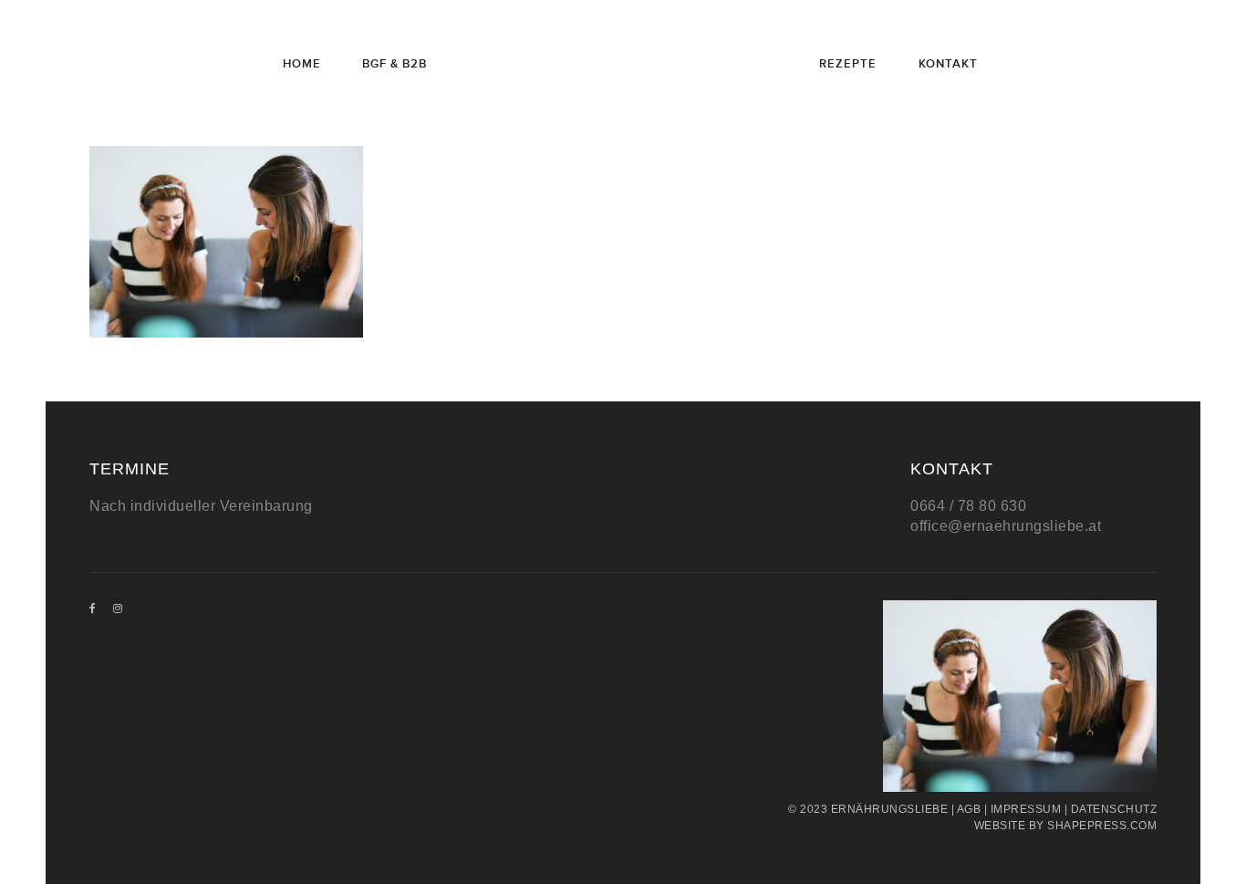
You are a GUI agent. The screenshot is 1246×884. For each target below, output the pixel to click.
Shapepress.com (1102, 825)
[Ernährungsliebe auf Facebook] (93, 608)
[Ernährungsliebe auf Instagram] (118, 608)
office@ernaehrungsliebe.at (1005, 526)
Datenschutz (1114, 809)
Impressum (1026, 809)
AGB (969, 809)
